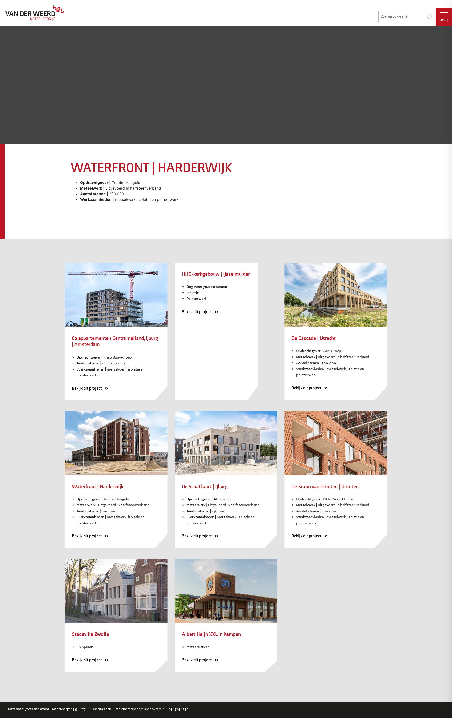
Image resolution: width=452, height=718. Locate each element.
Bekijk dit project (87, 388)
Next (392, 207)
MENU (444, 20)
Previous (64, 207)
